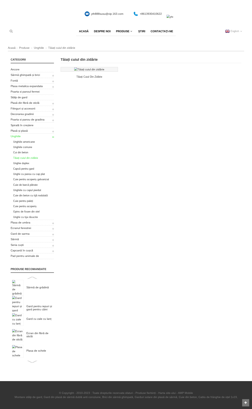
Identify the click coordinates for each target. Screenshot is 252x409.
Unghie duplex (21, 163)
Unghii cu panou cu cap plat (29, 174)
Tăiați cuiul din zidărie (61, 47)
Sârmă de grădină (37, 287)
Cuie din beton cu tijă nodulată (30, 195)
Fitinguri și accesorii (23, 108)
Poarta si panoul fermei (25, 91)
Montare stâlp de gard (28, 397)
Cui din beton (20, 152)
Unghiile (39, 47)
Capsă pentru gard (23, 168)
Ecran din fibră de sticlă (37, 335)
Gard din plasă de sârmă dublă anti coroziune (72, 397)
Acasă (84, 31)
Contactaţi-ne (162, 31)
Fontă (14, 80)
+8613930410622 (151, 13)
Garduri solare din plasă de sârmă (156, 397)
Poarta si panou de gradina (27, 119)
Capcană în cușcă (22, 250)
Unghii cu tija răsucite (25, 217)
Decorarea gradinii (22, 114)
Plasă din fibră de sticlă (25, 102)
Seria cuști (17, 244)
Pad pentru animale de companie (25, 256)
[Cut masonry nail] (89, 69)
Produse (122, 31)
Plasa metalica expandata (27, 86)
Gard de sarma (20, 233)
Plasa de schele (36, 350)
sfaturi (129, 392)
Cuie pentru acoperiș (25, 206)
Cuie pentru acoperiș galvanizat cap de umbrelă (30, 180)
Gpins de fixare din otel (26, 211)
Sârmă (15, 239)
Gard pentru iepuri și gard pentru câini (39, 308)
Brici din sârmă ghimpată (117, 397)
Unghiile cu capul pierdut (27, 190)
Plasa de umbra (20, 222)
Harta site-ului (167, 392)
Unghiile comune (22, 147)
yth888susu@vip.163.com (107, 13)
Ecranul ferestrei (21, 228)
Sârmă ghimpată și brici (25, 74)
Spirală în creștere (22, 125)
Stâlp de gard (19, 97)
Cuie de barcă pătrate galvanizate (24, 185)
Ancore (15, 69)
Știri (141, 31)
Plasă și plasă (19, 130)
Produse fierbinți (145, 392)
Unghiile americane (24, 141)
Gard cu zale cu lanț (38, 318)
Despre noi (102, 31)
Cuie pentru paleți (23, 200)
